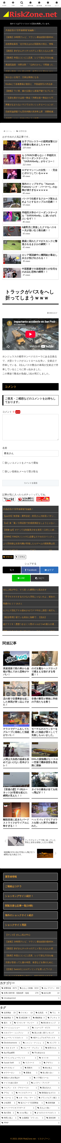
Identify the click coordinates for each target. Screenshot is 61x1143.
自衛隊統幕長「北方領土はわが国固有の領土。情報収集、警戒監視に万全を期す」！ (31, 44)
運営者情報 (11, 876)
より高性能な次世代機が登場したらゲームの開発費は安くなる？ (30, 543)
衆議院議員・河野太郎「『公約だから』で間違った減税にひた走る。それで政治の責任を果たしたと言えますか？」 (31, 64)
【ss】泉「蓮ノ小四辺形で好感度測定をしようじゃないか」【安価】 (30, 523)
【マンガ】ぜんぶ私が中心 (17, 935)
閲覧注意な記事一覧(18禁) (19, 905)
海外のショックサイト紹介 (19, 915)
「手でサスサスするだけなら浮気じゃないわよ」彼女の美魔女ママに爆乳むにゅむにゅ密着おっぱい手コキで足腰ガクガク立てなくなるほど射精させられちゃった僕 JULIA (30, 596)
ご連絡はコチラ (13, 886)
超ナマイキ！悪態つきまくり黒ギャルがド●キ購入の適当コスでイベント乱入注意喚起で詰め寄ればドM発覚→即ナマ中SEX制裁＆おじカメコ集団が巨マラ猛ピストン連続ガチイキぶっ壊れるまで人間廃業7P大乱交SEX (30, 624)
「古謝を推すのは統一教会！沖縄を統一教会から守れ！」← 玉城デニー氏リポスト (31, 98)
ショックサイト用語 (15, 925)
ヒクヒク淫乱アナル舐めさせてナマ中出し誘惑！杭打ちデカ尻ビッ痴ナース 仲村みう (30, 610)
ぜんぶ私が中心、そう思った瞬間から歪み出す (25, 589)
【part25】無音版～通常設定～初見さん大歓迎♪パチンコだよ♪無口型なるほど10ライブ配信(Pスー (30, 516)
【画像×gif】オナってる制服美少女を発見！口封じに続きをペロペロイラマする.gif (30, 530)
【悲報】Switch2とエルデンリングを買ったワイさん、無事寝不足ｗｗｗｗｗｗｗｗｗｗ (31, 969)
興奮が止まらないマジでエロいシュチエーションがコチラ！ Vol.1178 (31, 104)
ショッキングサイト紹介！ (19, 896)
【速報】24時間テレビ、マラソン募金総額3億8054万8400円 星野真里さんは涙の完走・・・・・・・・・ (31, 37)
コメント (8, 411)
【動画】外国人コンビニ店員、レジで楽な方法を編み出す (31, 57)
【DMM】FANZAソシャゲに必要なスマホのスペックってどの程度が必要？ (30, 536)
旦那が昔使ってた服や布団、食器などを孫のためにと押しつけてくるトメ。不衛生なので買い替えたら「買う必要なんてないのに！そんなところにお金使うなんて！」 (31, 962)
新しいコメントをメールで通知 (21, 463)
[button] (40, 578)
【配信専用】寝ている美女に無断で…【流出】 (25, 617)
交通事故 (21, 557)
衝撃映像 (9, 557)
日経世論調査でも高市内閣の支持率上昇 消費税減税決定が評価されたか (31, 111)
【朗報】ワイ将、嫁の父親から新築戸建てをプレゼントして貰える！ (31, 91)
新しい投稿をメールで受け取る (21, 471)
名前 (4, 448)
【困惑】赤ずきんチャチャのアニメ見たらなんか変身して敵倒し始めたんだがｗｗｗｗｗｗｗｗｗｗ (31, 51)
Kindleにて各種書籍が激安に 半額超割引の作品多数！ (31, 84)
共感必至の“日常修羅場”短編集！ (20, 30)
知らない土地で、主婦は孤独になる (22, 77)
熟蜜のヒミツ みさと (12, 603)
